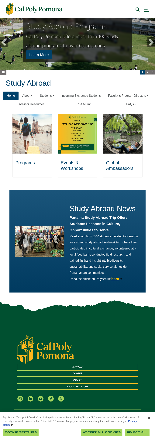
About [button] (26, 95)
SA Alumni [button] (85, 104)
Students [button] (46, 95)
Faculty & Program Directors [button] (127, 95)
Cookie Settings (21, 432)
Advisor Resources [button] (31, 104)
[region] (77, 426)
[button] (12, 42)
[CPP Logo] (45, 349)
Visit (77, 380)
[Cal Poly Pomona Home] (34, 9)
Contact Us (77, 386)
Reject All (137, 432)
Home (11, 95)
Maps (77, 373)
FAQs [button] (130, 104)
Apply (77, 367)
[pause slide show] (3, 72)
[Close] (149, 418)
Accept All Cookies (101, 432)
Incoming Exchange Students (81, 95)
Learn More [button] (39, 55)
